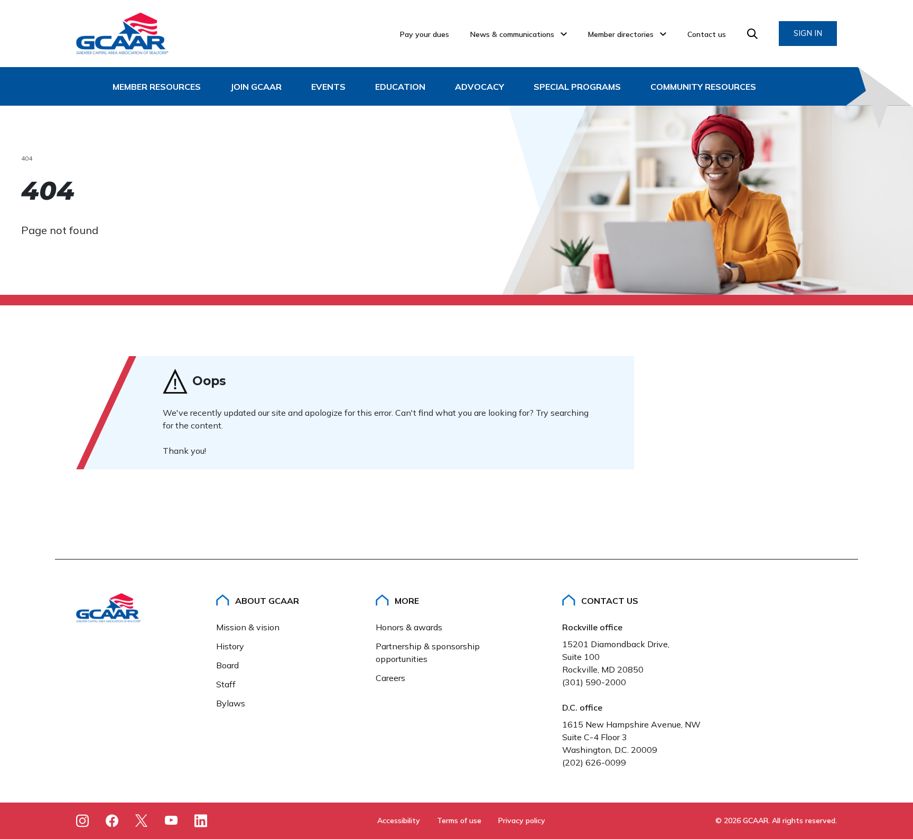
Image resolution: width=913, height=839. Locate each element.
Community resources (703, 86)
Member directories (621, 34)
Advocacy (479, 86)
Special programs (577, 86)
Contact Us (609, 600)
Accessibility (398, 820)
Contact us (706, 34)
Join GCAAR (256, 86)
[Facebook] (112, 820)
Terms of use (459, 820)
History (230, 646)
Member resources (157, 86)
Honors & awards (409, 627)
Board (227, 665)
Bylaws (230, 703)
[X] (141, 820)
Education (400, 86)
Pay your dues (424, 34)
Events (328, 86)
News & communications (512, 34)
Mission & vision (248, 627)
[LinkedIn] (200, 820)
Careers (390, 678)
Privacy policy (521, 820)
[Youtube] (171, 822)
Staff (226, 684)
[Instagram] (82, 820)
